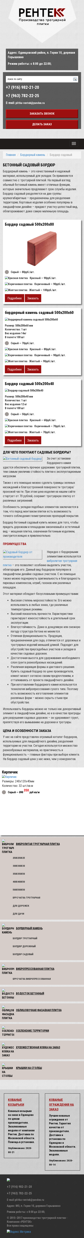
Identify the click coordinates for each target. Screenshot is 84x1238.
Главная (11, 155)
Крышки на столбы (29, 1068)
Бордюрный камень (32, 155)
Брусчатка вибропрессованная (32, 979)
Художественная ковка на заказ (38, 1047)
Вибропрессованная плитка (35, 968)
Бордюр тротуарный (25, 938)
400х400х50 (19, 881)
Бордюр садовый (23, 954)
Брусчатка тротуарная (26, 897)
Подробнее (14, 298)
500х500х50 (19, 889)
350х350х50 (19, 874)
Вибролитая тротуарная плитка (38, 844)
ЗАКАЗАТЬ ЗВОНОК (42, 113)
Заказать (33, 298)
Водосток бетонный (30, 993)
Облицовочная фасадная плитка (39, 1010)
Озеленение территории (32, 1030)
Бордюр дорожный (24, 946)
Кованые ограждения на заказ (61, 1104)
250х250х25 (19, 858)
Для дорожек (21, 906)
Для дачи (18, 913)
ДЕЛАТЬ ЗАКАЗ (42, 124)
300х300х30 (19, 866)
